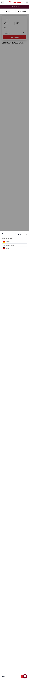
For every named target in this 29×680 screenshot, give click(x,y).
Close (3, 676)
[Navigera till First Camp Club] (2, 2)
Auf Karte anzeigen (22, 11)
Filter (9, 11)
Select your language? (8, 245)
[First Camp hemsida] (14, 2)
